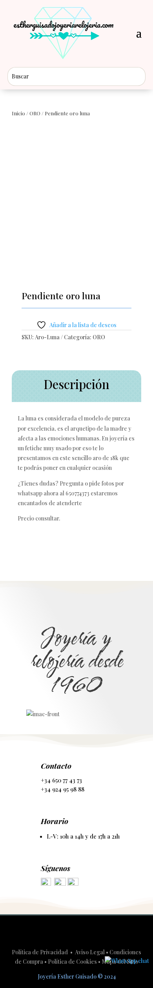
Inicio (18, 113)
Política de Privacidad (40, 952)
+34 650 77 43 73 (61, 780)
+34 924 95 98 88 (62, 789)
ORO (34, 113)
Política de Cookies (72, 961)
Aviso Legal (90, 952)
